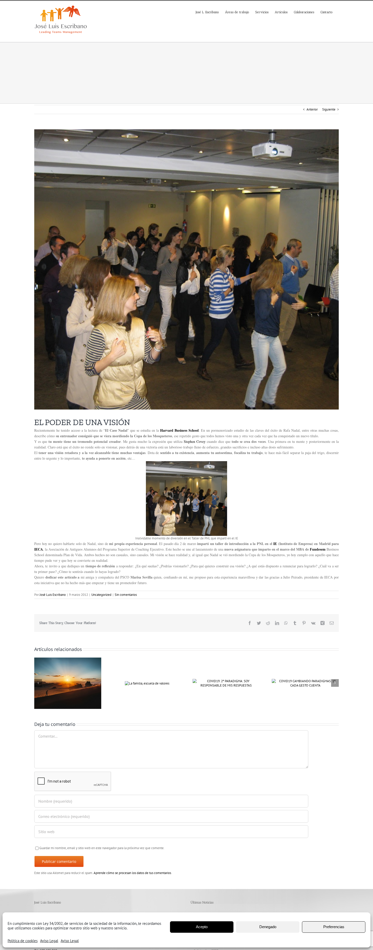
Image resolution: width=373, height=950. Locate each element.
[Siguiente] (335, 683)
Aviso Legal (49, 940)
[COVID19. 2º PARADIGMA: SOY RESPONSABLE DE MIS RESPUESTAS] (226, 683)
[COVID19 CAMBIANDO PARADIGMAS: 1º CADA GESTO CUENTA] (305, 683)
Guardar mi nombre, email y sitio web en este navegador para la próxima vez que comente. (101, 848)
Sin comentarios (126, 595)
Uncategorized (101, 595)
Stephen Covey (195, 441)
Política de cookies (23, 940)
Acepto (202, 927)
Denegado (267, 927)
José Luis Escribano (53, 595)
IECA (38, 549)
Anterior (312, 109)
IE (275, 543)
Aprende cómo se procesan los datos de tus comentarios (132, 873)
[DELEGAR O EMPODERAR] (67, 683)
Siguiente (328, 109)
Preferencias (333, 927)
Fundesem (318, 549)
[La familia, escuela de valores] (147, 683)
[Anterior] (38, 683)
